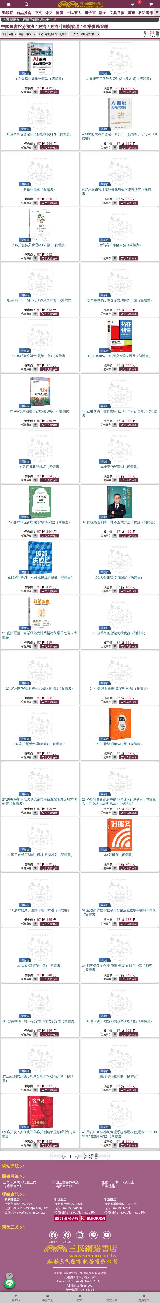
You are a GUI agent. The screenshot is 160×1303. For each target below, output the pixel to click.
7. (40, 244)
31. (40, 910)
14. (119, 413)
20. (119, 577)
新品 (23, 12)
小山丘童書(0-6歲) (65, 1182)
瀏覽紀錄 (111, 1300)
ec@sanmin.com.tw (32, 1212)
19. (40, 577)
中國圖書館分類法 (17, 26)
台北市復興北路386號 (19, 1204)
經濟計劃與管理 (64, 26)
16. (119, 466)
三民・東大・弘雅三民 (19, 1182)
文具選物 (117, 12)
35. (40, 1021)
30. (119, 854)
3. (40, 134)
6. (116, 191)
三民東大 (73, 12)
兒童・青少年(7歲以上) (118, 1182)
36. (120, 1021)
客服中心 (47, 1300)
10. (120, 300)
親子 (102, 12)
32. (119, 912)
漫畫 (131, 12)
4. (120, 136)
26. (120, 743)
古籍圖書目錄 (13, 1185)
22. (119, 632)
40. (119, 1133)
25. (40, 743)
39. (39, 1133)
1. (40, 78)
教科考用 (145, 12)
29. (40, 854)
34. (117, 967)
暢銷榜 (7, 12)
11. (40, 355)
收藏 (79, 1300)
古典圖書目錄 (62, 1185)
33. (40, 965)
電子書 (90, 12)
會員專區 (144, 1300)
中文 (38, 12)
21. (39, 634)
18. (119, 522)
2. (119, 78)
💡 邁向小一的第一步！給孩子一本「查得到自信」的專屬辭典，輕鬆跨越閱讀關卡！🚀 (21, 20)
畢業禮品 (108, 1185)
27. (39, 801)
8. (120, 244)
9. (40, 300)
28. (119, 801)
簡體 (59, 12)
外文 (49, 12)
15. (40, 466)
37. (38, 1078)
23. (40, 688)
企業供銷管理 (95, 26)
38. (119, 1076)
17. (40, 522)
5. (40, 189)
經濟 (42, 26)
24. (120, 688)
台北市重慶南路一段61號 (120, 1204)
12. (120, 355)
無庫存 (27, 92)
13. (40, 411)
